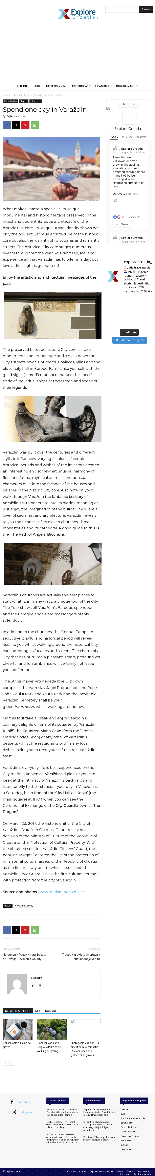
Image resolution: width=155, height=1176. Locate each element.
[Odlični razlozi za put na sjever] (17, 1029)
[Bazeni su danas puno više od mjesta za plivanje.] (129, 302)
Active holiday (22, 95)
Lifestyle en (36, 101)
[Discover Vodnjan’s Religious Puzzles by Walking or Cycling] (51, 1029)
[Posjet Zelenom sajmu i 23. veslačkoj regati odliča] (129, 322)
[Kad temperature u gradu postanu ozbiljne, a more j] (113, 322)
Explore (10, 116)
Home (6, 95)
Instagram (25, 1112)
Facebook (24, 1102)
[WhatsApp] (35, 125)
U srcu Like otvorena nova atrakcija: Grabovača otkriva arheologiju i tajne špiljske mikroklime (97, 1126)
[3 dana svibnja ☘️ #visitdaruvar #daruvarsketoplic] (145, 312)
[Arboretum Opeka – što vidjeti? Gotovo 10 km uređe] (129, 312)
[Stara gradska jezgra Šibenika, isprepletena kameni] (113, 302)
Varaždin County (24, 905)
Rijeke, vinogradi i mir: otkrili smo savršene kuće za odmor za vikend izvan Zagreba (62, 1125)
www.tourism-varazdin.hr (61, 892)
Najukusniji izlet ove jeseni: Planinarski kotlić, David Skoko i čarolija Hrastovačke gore (99, 1112)
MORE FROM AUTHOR (49, 1011)
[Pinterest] (25, 125)
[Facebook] (7, 125)
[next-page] (11, 1063)
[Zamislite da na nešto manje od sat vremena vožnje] (113, 312)
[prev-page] (5, 1063)
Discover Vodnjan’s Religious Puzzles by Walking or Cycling (49, 1047)
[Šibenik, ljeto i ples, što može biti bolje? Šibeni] (145, 302)
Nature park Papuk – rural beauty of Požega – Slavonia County (24, 957)
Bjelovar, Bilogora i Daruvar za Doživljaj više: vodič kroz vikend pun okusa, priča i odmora (62, 1112)
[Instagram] (41, 986)
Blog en (23, 101)
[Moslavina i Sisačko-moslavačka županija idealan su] (145, 322)
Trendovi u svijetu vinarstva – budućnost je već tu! (81, 957)
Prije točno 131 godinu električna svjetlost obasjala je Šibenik (99, 1138)
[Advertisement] (77, 51)
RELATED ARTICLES (17, 1011)
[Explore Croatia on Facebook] (129, 117)
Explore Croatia (127, 128)
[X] (16, 125)
